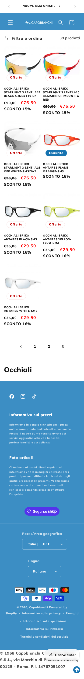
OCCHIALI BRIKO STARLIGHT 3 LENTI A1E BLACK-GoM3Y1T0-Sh (22, 92)
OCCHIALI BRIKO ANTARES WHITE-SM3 (21, 309)
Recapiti (72, 613)
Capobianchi (38, 607)
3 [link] (63, 346)
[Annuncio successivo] (75, 6)
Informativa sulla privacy (41, 613)
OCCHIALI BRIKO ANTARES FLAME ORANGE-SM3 (56, 167)
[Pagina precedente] (21, 346)
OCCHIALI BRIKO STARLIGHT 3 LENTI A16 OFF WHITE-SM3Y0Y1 (22, 167)
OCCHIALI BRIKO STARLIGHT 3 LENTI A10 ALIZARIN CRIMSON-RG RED (61, 94)
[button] (10, 22)
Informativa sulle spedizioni (44, 621)
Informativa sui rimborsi (44, 629)
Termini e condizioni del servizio (44, 636)
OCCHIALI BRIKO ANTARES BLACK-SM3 (20, 237)
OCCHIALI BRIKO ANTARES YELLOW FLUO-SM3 (57, 239)
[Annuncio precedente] (9, 6)
